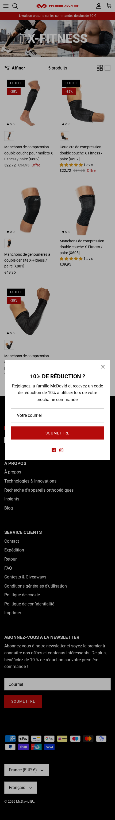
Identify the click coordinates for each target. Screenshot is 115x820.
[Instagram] (61, 450)
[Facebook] (54, 450)
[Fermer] (103, 366)
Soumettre (57, 433)
